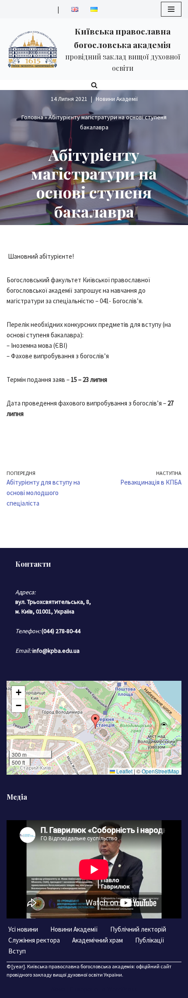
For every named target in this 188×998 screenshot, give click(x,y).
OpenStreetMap (160, 771)
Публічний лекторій (138, 929)
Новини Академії (117, 99)
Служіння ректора (34, 940)
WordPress (122, 989)
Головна (32, 117)
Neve (58, 989)
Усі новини (23, 929)
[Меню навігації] (171, 9)
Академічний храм (97, 940)
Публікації (149, 940)
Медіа (17, 796)
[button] (95, 721)
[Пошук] (94, 85)
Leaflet (123, 771)
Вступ (17, 951)
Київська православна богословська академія (80, 966)
